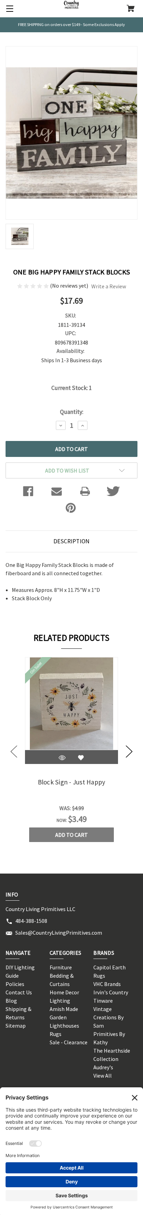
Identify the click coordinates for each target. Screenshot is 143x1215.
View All (102, 1075)
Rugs (55, 1033)
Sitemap (16, 1025)
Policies (15, 983)
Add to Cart (71, 834)
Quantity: (71, 412)
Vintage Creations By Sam (108, 1017)
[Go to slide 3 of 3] (14, 751)
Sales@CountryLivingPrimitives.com (58, 932)
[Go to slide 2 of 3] (129, 751)
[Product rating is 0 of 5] (33, 285)
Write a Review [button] (108, 286)
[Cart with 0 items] (130, 9)
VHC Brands (107, 983)
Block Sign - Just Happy (72, 782)
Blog (11, 1000)
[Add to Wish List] (80, 758)
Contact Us (19, 992)
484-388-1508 (31, 920)
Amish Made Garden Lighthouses (64, 1017)
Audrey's (103, 1067)
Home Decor (64, 992)
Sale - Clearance (68, 1042)
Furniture (61, 967)
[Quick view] (62, 758)
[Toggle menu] (8, 8)
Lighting (60, 1000)
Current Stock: (71, 388)
